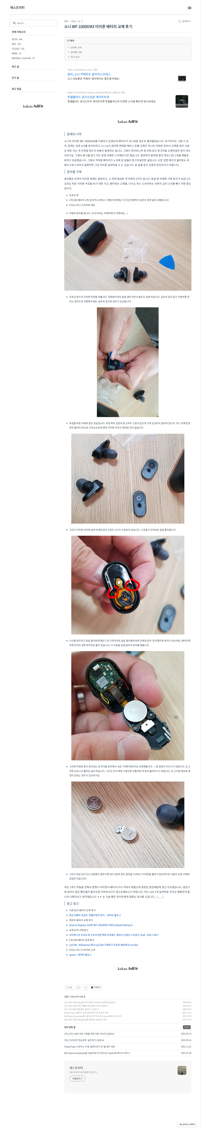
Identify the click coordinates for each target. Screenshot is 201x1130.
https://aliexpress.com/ (80, 69)
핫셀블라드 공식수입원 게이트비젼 (88, 97)
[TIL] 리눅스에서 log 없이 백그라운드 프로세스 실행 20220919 (89, 1002)
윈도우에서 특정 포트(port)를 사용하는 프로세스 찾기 (85, 1019)
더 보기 (187, 1027)
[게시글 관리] (86, 987)
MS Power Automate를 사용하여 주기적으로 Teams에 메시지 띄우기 (93, 1016)
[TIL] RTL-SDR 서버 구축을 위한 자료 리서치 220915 (86, 1005)
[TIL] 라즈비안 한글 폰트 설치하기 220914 (81, 1009)
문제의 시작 (76, 47)
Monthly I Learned (23, 57)
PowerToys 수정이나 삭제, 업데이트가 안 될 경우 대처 (86, 1012)
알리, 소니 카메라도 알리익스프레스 (89, 74)
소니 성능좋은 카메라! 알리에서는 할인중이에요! (94, 78)
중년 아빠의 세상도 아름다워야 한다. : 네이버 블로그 (95, 915)
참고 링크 (75, 56)
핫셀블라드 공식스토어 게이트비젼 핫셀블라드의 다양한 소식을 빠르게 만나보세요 (112, 101)
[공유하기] (78, 987)
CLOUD (18, 48)
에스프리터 (17, 7)
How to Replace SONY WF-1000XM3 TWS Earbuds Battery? (101, 925)
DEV (66, 21)
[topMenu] (189, 8)
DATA (17, 39)
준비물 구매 (76, 52)
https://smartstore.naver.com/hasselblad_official (94, 92)
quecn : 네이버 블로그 (80, 954)
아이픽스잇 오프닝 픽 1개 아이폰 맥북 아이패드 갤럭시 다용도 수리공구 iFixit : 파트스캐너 (113, 935)
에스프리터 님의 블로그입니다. (83, 1072)
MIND (16, 53)
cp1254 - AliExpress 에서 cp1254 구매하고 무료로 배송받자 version (103, 945)
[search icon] (14, 23)
